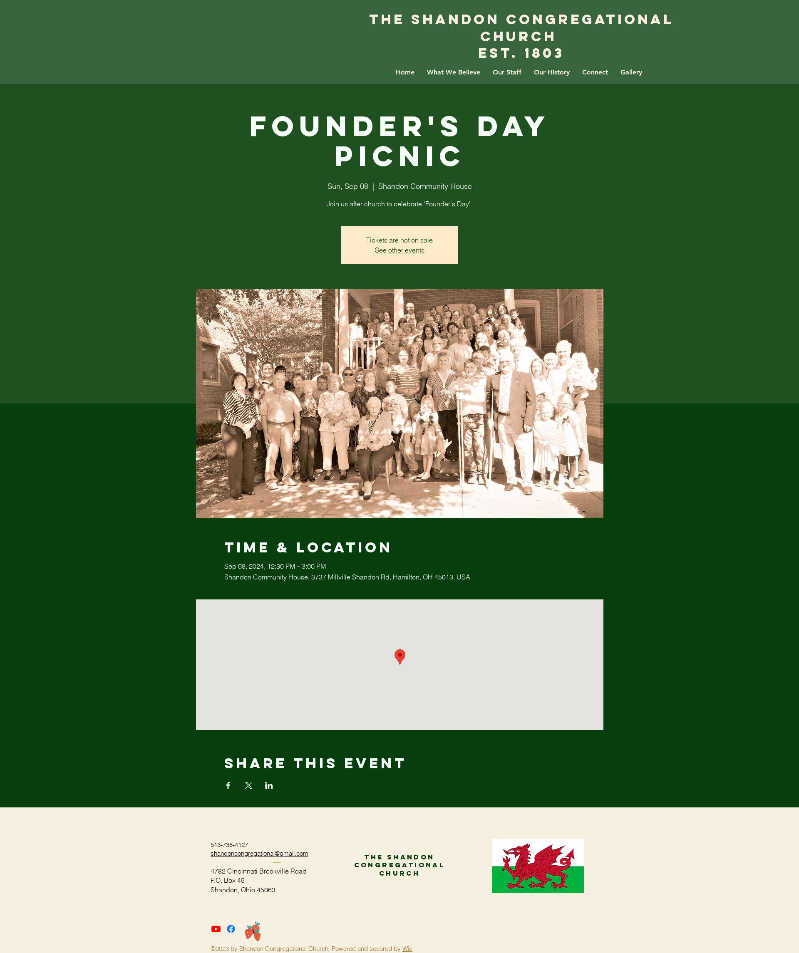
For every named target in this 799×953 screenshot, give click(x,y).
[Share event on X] (249, 785)
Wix (407, 949)
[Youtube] (216, 928)
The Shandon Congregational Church (521, 28)
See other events (399, 250)
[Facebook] (231, 928)
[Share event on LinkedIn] (269, 785)
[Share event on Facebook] (228, 785)
